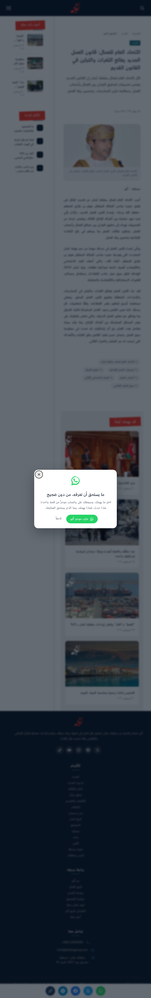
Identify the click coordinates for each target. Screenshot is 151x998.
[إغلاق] (39, 474)
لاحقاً (59, 519)
